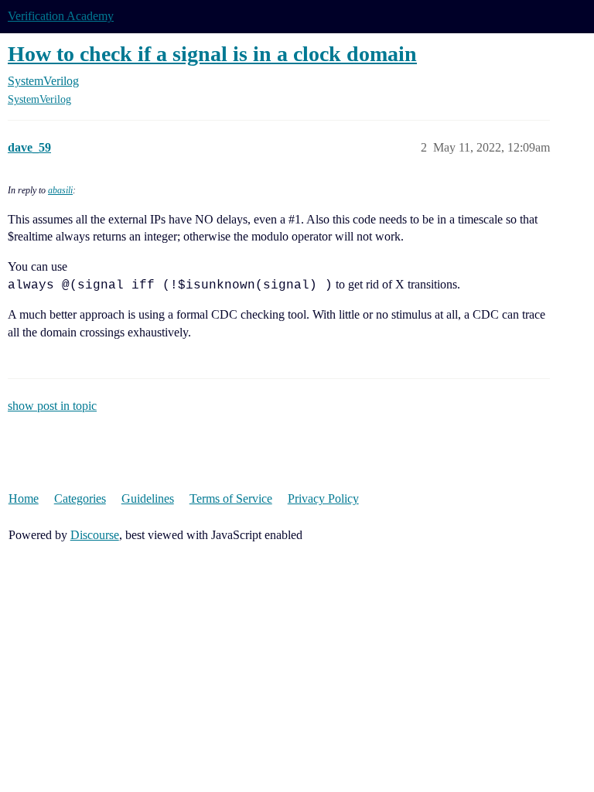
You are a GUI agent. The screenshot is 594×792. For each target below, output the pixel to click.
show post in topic (52, 405)
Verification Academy (61, 15)
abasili (60, 190)
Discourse (94, 534)
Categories (80, 498)
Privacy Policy (323, 498)
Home (24, 498)
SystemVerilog (39, 99)
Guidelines (147, 498)
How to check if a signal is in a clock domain (212, 54)
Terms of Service (230, 498)
